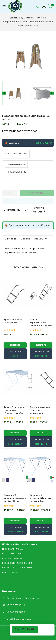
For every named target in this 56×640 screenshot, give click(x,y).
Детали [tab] (25, 238)
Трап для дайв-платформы (13, 321)
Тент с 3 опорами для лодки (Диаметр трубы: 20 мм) (14, 411)
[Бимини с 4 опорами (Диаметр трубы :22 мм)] (41, 470)
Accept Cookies (25, 629)
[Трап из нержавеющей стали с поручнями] (41, 294)
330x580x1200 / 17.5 (17, 172)
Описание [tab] (10, 238)
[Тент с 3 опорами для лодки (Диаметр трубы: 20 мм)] (15, 382)
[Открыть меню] (4, 6)
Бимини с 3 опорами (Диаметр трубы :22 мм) (15, 498)
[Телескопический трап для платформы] (41, 382)
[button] (14, 93)
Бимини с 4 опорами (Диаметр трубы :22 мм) (41, 498)
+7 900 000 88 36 (16, 612)
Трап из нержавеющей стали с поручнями (41, 322)
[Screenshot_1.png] (28, 56)
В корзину (36, 193)
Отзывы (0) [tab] (40, 238)
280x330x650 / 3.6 (16, 164)
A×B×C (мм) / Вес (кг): (16, 153)
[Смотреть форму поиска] (38, 6)
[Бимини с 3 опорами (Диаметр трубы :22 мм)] (15, 470)
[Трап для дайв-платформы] (15, 294)
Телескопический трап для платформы (40, 410)
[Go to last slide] (4, 93)
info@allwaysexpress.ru (19, 619)
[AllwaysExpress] (16, 6)
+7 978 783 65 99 (16, 605)
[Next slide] (52, 93)
